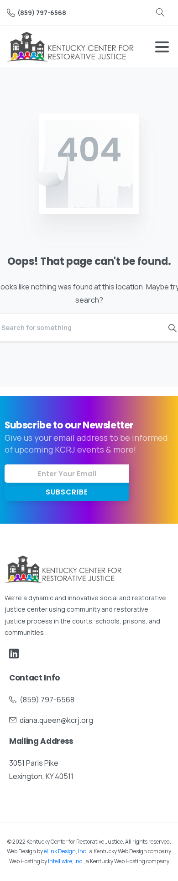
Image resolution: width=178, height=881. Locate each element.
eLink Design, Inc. (65, 851)
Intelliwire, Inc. (66, 861)
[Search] (160, 13)
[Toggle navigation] (162, 47)
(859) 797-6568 (41, 12)
